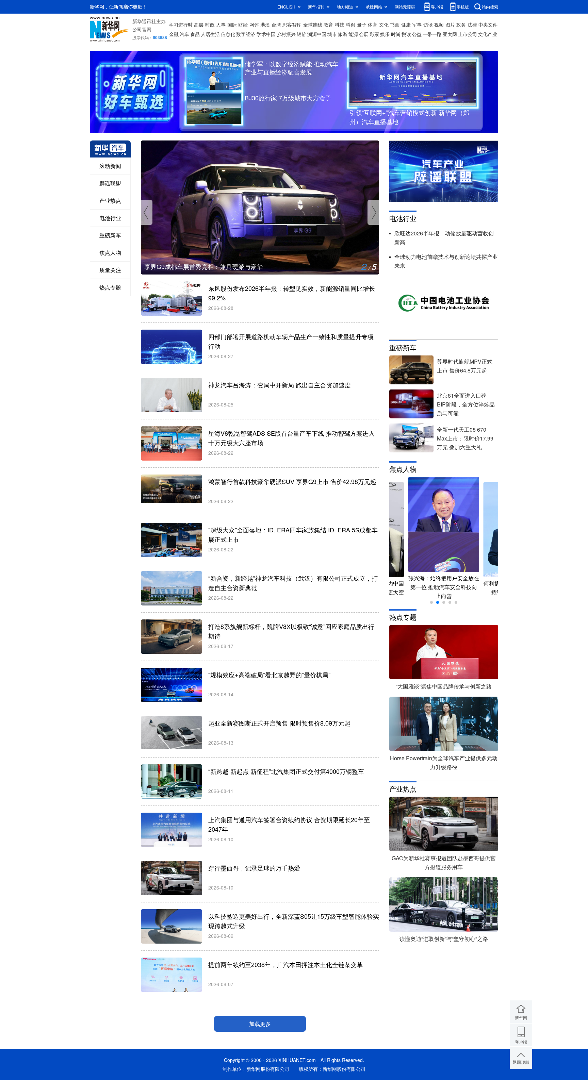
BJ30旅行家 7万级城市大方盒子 (288, 97)
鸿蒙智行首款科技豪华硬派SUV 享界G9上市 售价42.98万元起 (292, 481)
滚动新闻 (110, 166)
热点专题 (110, 287)
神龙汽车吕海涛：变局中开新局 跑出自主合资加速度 (279, 384)
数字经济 (245, 34)
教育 (328, 24)
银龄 (301, 34)
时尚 (396, 34)
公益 (417, 34)
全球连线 (312, 24)
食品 (195, 34)
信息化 (228, 34)
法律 (472, 24)
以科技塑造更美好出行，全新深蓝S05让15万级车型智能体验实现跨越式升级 (248, 266)
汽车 (184, 34)
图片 (450, 24)
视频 (439, 24)
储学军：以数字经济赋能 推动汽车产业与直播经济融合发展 (291, 67)
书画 (394, 24)
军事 (417, 24)
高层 (198, 24)
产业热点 (110, 200)
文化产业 (487, 34)
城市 (332, 34)
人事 (221, 24)
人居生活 (210, 34)
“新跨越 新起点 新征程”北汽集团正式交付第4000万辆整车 (286, 771)
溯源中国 (316, 34)
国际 (232, 24)
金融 (174, 34)
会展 (364, 34)
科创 (350, 24)
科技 (339, 24)
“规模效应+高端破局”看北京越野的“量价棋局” (269, 674)
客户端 (437, 7)
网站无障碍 (405, 7)
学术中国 (266, 34)
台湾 (276, 24)
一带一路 (432, 34)
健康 (406, 24)
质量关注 (110, 270)
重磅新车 (110, 235)
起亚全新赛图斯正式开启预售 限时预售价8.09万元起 (279, 722)
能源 (353, 34)
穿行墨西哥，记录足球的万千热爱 (254, 867)
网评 (254, 24)
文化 (384, 24)
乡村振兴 (286, 34)
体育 (372, 24)
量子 (361, 24)
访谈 (428, 24)
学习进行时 (181, 24)
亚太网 (450, 34)
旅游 (342, 34)
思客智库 (291, 24)
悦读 (406, 34)
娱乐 (385, 34)
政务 (461, 24)
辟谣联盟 (110, 183)
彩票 (374, 34)
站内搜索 (490, 7)
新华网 (521, 1017)
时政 (210, 24)
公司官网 (141, 29)
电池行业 (110, 218)
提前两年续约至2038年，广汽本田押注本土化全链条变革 (285, 964)
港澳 (265, 24)
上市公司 (467, 34)
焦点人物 (110, 252)
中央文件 (487, 24)
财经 (243, 24)
